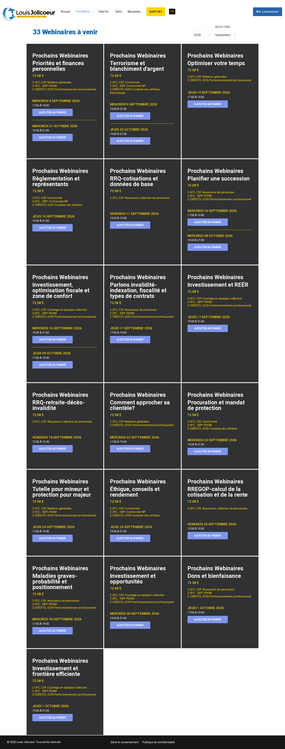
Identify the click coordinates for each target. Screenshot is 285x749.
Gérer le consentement (125, 742)
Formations (83, 11)
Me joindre (134, 11)
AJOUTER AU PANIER (52, 112)
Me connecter (267, 11)
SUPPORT (155, 11)
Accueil (65, 11)
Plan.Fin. (104, 11)
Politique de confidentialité (158, 742)
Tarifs (118, 11)
